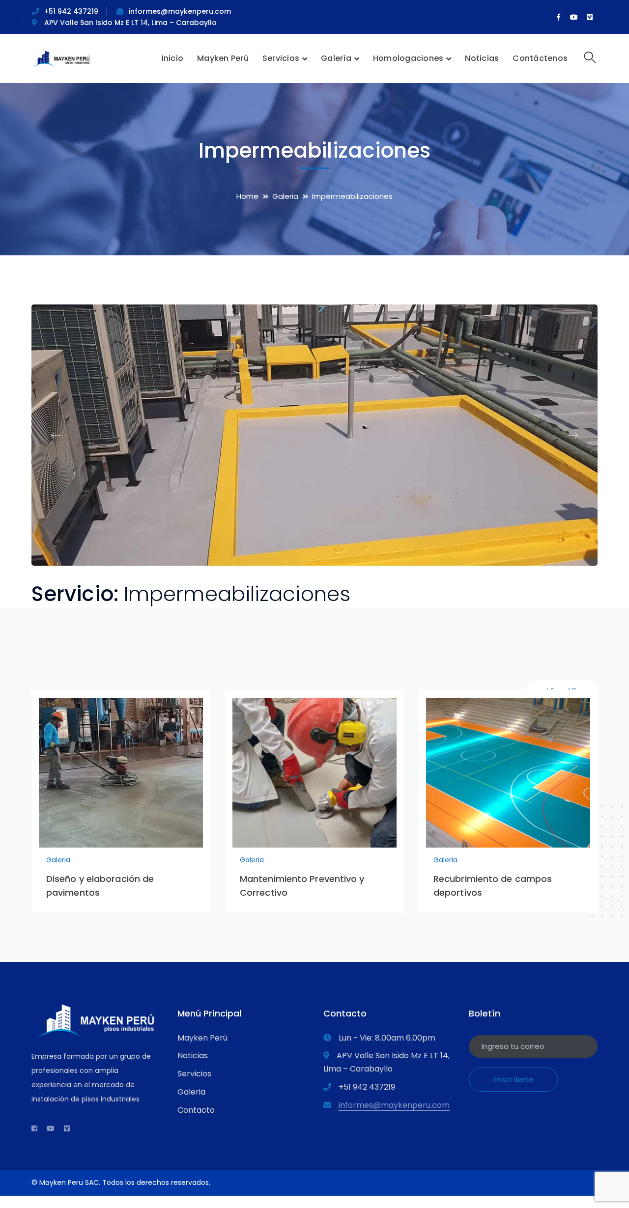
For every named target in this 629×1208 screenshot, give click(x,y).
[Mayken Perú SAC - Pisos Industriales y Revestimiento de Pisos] (61, 58)
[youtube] (51, 1128)
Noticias (192, 1055)
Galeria (285, 196)
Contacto (196, 1110)
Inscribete (513, 1079)
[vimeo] (67, 1128)
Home (247, 196)
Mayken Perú (202, 1037)
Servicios (194, 1073)
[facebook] (34, 1128)
